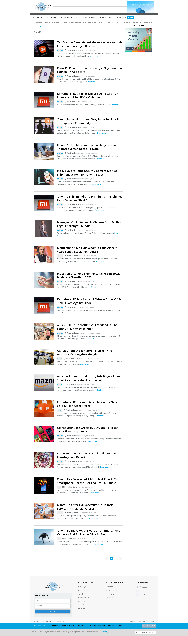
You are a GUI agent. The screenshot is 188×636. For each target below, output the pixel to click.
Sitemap (151, 621)
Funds (117, 22)
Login (131, 18)
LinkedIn (142, 595)
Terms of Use (110, 594)
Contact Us (110, 598)
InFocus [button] (46, 18)
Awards (104, 18)
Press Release (83, 590)
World (59, 359)
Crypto (110, 22)
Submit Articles (111, 587)
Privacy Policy (133, 621)
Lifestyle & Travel (89, 22)
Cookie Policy (142, 621)
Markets (39, 22)
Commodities (126, 22)
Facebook (143, 587)
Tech (58, 487)
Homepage (82, 587)
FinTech (64, 22)
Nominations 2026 (84, 598)
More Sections (146, 22)
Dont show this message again (146, 632)
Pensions (101, 22)
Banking (47, 22)
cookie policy (104, 632)
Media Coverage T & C (114, 590)
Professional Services (60, 18)
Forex (135, 22)
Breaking (55, 22)
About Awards (83, 605)
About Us (94, 18)
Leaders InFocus (75, 22)
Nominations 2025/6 (80, 18)
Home (37, 18)
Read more (93, 56)
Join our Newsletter (118, 18)
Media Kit (81, 608)
